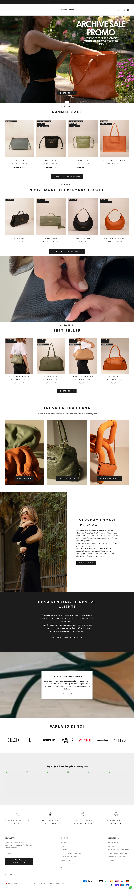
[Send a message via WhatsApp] (130, 887)
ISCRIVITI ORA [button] (67, 67)
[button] (88, 14)
